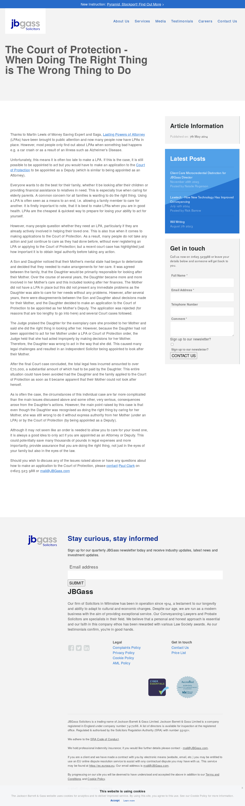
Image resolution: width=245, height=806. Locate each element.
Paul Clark (127, 465)
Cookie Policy (123, 657)
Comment (179, 319)
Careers (205, 20)
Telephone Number (184, 304)
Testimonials (182, 20)
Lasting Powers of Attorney (124, 134)
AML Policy (121, 662)
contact (112, 465)
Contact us (184, 355)
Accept (115, 800)
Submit (76, 583)
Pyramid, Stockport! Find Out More (134, 4)
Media (160, 20)
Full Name (179, 275)
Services (142, 20)
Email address (83, 566)
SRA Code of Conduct (104, 739)
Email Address (182, 290)
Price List (179, 652)
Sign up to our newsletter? (189, 349)
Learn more (129, 800)
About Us (121, 20)
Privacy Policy (124, 652)
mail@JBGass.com (55, 470)
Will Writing (177, 221)
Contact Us (227, 20)
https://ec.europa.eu (101, 765)
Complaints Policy (127, 647)
